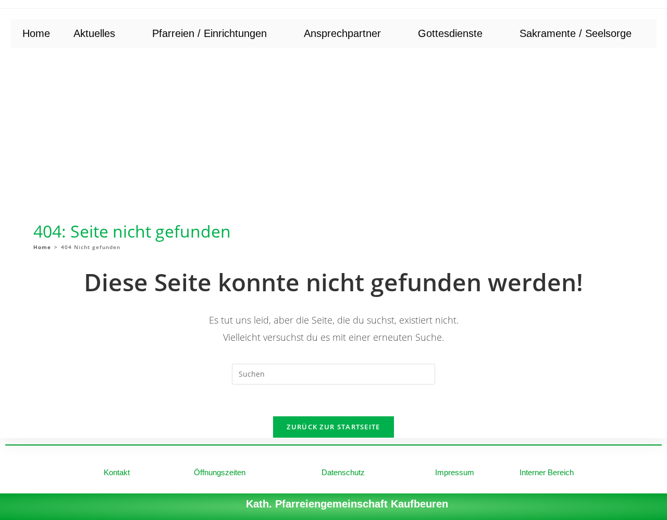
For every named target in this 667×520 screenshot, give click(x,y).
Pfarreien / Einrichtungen (209, 33)
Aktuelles (94, 33)
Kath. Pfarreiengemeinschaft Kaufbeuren (347, 504)
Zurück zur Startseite (333, 426)
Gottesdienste (450, 33)
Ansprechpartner (342, 33)
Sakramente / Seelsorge (576, 33)
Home (36, 33)
